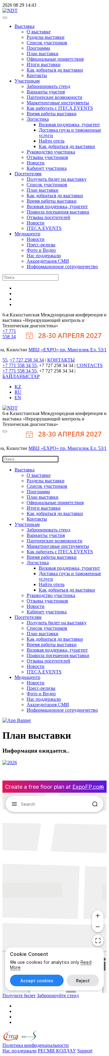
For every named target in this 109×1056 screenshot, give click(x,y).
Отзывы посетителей (48, 217)
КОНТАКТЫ (61, 360)
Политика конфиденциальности (35, 1045)
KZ (18, 386)
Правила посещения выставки (58, 211)
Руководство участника (51, 151)
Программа (38, 48)
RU (18, 392)
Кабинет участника (47, 168)
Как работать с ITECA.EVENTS (60, 108)
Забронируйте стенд (58, 995)
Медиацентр (27, 233)
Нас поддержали (44, 255)
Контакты (37, 75)
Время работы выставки (52, 113)
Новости (36, 162)
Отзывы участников (47, 157)
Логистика (38, 119)
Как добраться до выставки (55, 70)
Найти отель (51, 140)
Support (84, 1050)
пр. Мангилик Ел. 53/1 (83, 349)
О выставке (39, 31)
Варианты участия (46, 91)
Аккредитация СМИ (48, 261)
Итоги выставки (44, 64)
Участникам (27, 80)
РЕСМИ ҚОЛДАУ (57, 1050)
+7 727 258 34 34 (27, 360)
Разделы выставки (45, 37)
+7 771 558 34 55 (19, 365)
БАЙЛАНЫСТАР (21, 376)
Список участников (47, 42)
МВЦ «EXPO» (44, 349)
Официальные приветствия (55, 59)
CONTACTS (90, 365)
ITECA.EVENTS (44, 228)
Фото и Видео (41, 250)
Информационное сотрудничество (62, 266)
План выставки (42, 53)
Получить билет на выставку (57, 179)
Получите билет (19, 995)
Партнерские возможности (54, 97)
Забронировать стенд (48, 86)
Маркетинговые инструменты (58, 102)
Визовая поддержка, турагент (69, 124)
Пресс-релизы (41, 244)
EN (18, 397)
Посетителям (28, 173)
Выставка (25, 26)
